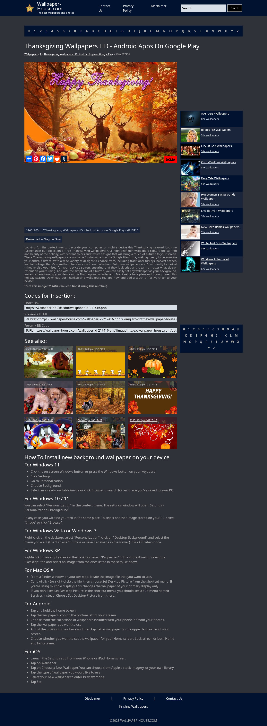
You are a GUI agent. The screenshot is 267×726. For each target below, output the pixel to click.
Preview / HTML (35, 314)
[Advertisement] (100, 197)
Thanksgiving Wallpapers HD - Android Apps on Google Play (78, 54)
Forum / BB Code (36, 325)
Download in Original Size (43, 239)
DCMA (170, 159)
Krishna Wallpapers (133, 706)
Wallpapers (31, 54)
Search (234, 8)
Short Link (31, 303)
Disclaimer (159, 6)
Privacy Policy (133, 698)
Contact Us (174, 698)
